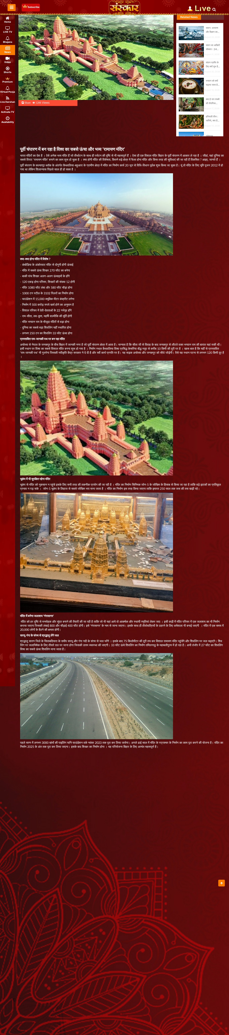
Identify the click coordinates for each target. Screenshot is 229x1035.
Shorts (7, 72)
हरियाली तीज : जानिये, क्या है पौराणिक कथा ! (212, 119)
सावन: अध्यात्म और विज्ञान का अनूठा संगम (212, 30)
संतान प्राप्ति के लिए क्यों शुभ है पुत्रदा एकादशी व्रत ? (212, 64)
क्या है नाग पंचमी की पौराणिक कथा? (212, 101)
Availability (7, 122)
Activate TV (7, 111)
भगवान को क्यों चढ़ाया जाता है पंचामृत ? (212, 83)
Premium (7, 81)
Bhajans (7, 41)
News (7, 52)
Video (7, 62)
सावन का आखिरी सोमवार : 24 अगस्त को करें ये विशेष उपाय (213, 47)
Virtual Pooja (7, 91)
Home (7, 21)
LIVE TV (7, 31)
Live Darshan (7, 101)
